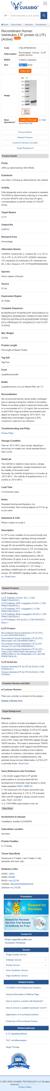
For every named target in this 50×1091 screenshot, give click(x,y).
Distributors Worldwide (14, 943)
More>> (5, 622)
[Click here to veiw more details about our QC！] (19, 1060)
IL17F (4, 217)
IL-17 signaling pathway (16, 1033)
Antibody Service (13, 960)
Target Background (25, 148)
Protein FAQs (7, 433)
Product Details (25, 132)
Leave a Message (28, 120)
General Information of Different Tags (22, 994)
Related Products (25, 137)
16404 (11, 874)
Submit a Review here (11, 701)
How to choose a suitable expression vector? (26, 1008)
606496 (11, 877)
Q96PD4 (5, 229)
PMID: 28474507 (14, 800)
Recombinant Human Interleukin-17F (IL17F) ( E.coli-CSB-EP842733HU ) (22, 634)
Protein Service (13, 965)
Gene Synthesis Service (17, 970)
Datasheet (32, 60)
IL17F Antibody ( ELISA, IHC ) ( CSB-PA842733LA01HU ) (18, 599)
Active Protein (16, 25)
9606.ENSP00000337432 (21, 884)
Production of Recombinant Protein (21, 1021)
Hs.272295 (15, 887)
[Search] (44, 15)
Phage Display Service (16, 954)
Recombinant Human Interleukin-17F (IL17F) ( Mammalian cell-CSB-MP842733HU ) (22, 639)
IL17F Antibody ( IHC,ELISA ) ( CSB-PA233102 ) (23, 619)
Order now (25, 71)
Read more (10, 576)
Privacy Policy (25, 1087)
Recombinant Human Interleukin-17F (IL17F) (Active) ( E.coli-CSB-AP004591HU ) (21, 645)
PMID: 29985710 (24, 786)
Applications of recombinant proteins (22, 1014)
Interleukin (29, 25)
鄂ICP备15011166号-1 (30, 1084)
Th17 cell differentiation (16, 1040)
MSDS (23, 60)
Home (5, 25)
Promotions (26, 896)
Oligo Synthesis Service (17, 975)
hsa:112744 (14, 880)
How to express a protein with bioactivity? (24, 1001)
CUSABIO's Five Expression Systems (23, 987)
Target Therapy (12, 1047)
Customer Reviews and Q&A (25, 143)
